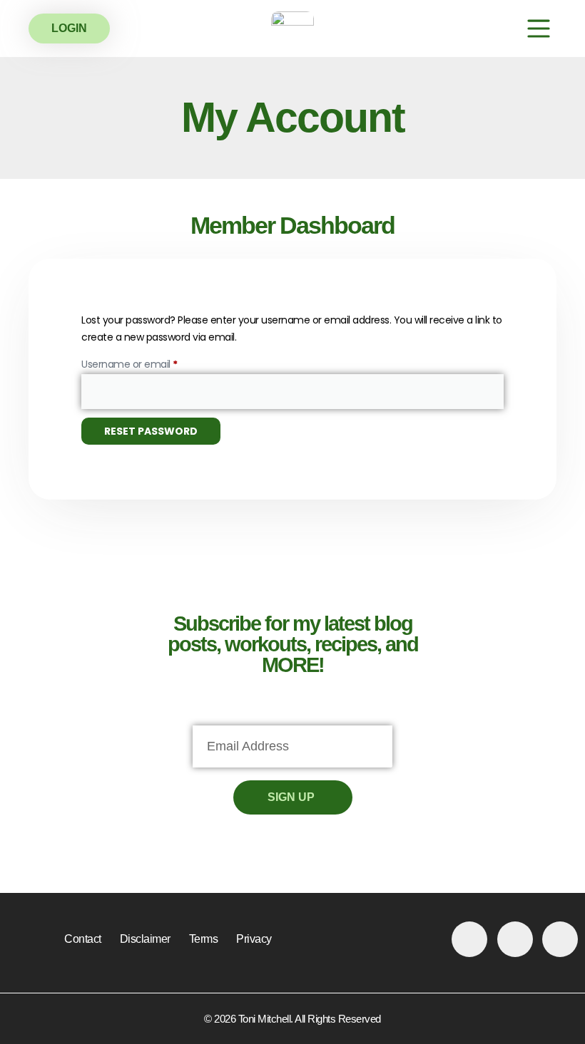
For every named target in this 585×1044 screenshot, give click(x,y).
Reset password (151, 431)
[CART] (497, 28)
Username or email (149, 362)
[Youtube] (469, 939)
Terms (203, 939)
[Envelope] (560, 939)
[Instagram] (515, 939)
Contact (82, 939)
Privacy (254, 939)
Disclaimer (145, 939)
